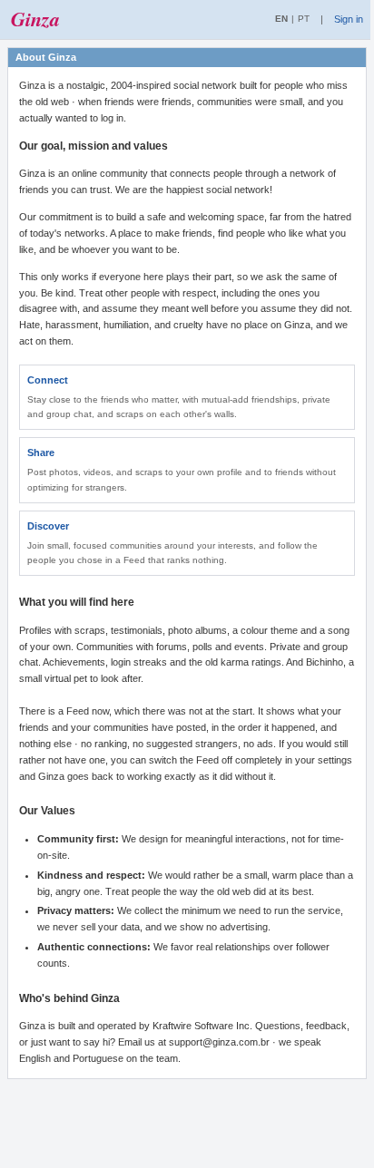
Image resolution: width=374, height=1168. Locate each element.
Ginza (35, 19)
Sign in (348, 19)
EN (281, 19)
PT (304, 19)
